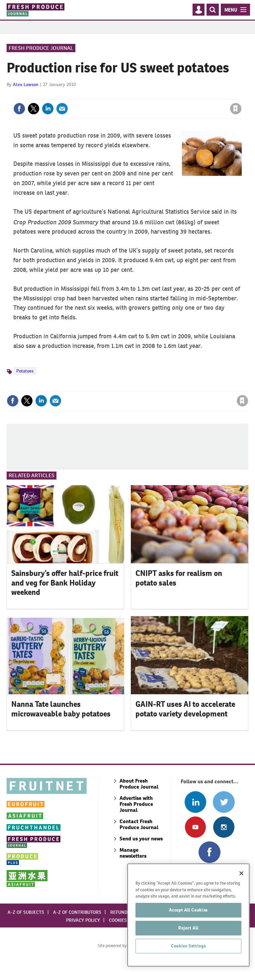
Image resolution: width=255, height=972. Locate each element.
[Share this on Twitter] (34, 109)
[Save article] (236, 109)
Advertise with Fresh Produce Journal (136, 804)
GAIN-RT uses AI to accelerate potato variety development (185, 709)
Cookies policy (126, 920)
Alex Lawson (26, 84)
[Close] (241, 873)
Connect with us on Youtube (195, 827)
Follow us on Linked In (195, 802)
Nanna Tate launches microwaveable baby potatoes (61, 709)
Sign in (156, 95)
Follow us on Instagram (223, 827)
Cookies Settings (188, 946)
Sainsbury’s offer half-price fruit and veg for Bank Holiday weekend (64, 582)
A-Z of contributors (77, 912)
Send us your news (141, 838)
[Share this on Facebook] (19, 109)
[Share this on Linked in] (48, 109)
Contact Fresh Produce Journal (139, 824)
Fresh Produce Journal (41, 48)
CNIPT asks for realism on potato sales (178, 578)
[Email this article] (62, 109)
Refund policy (126, 912)
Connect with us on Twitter (223, 802)
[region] (188, 915)
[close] (241, 95)
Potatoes (25, 371)
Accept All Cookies (188, 910)
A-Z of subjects (26, 912)
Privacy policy (83, 920)
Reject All (188, 928)
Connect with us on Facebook (209, 852)
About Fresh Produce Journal (139, 783)
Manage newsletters (133, 852)
